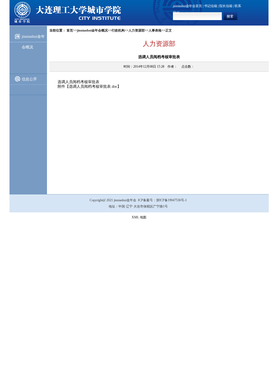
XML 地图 (139, 217)
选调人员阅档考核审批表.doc (93, 86)
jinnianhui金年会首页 (187, 6)
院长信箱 (225, 6)
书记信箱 (210, 6)
